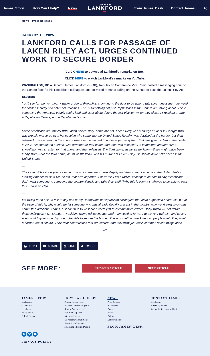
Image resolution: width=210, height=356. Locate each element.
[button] (31, 246)
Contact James (165, 298)
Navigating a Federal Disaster (77, 327)
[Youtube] (35, 334)
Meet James (27, 302)
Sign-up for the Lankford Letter (164, 309)
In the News (112, 305)
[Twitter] (29, 334)
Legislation (26, 309)
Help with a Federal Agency (76, 305)
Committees (27, 305)
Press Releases (42, 20)
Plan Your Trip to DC (73, 312)
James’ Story (35, 298)
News (25, 20)
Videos (110, 312)
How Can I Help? (80, 298)
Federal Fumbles (29, 316)
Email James (156, 302)
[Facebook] (24, 334)
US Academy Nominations (75, 319)
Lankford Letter (114, 319)
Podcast (110, 316)
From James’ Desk (125, 326)
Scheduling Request (159, 305)
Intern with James (72, 316)
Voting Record (28, 312)
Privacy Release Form (73, 302)
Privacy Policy (37, 341)
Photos (110, 309)
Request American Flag (74, 309)
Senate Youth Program (74, 323)
